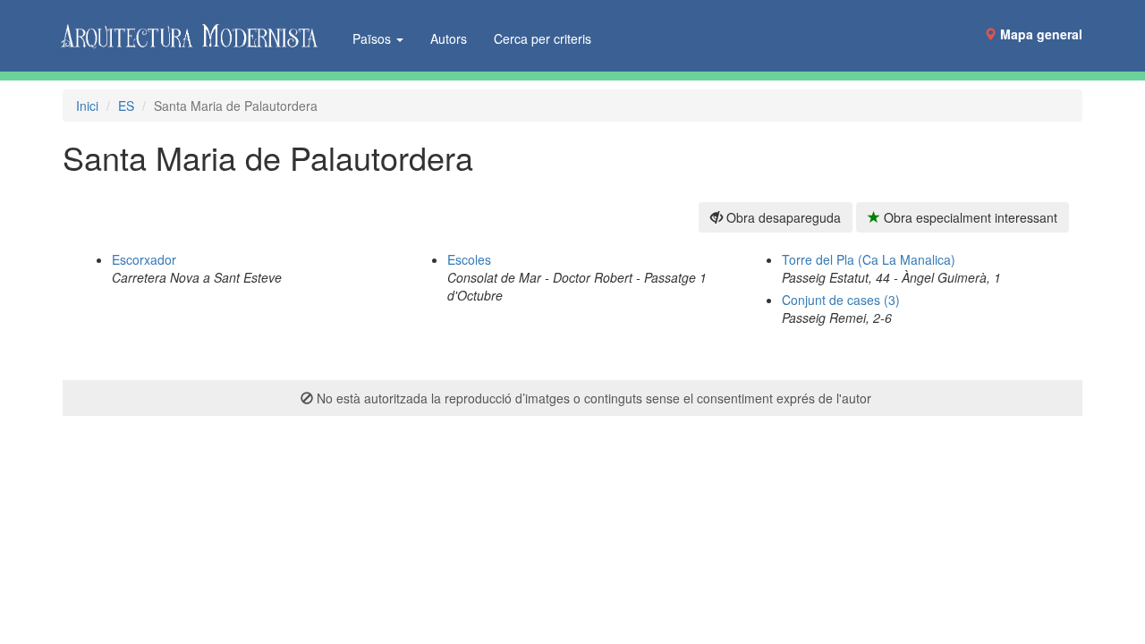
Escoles (469, 259)
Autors (448, 38)
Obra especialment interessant (968, 217)
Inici (87, 105)
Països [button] (373, 38)
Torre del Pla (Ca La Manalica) (868, 259)
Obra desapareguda (782, 217)
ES (126, 105)
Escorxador (144, 259)
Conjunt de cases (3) (841, 300)
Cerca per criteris (542, 38)
